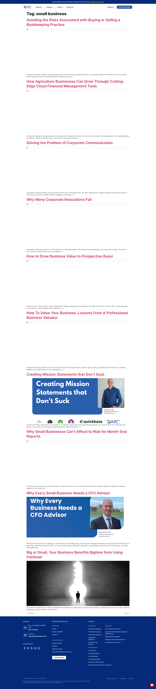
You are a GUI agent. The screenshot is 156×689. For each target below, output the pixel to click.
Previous (30, 613)
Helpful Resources (57, 640)
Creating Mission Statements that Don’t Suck (66, 374)
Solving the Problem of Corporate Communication (70, 143)
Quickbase (108, 626)
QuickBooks (92, 626)
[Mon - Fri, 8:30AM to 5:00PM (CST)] (25, 627)
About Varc (55, 626)
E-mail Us (31, 634)
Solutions (38, 7)
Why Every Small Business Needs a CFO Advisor (68, 493)
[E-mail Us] (25, 635)
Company (49, 7)
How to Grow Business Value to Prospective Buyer (70, 256)
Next (126, 613)
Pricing (59, 7)
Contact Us (70, 7)
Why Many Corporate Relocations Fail (59, 199)
